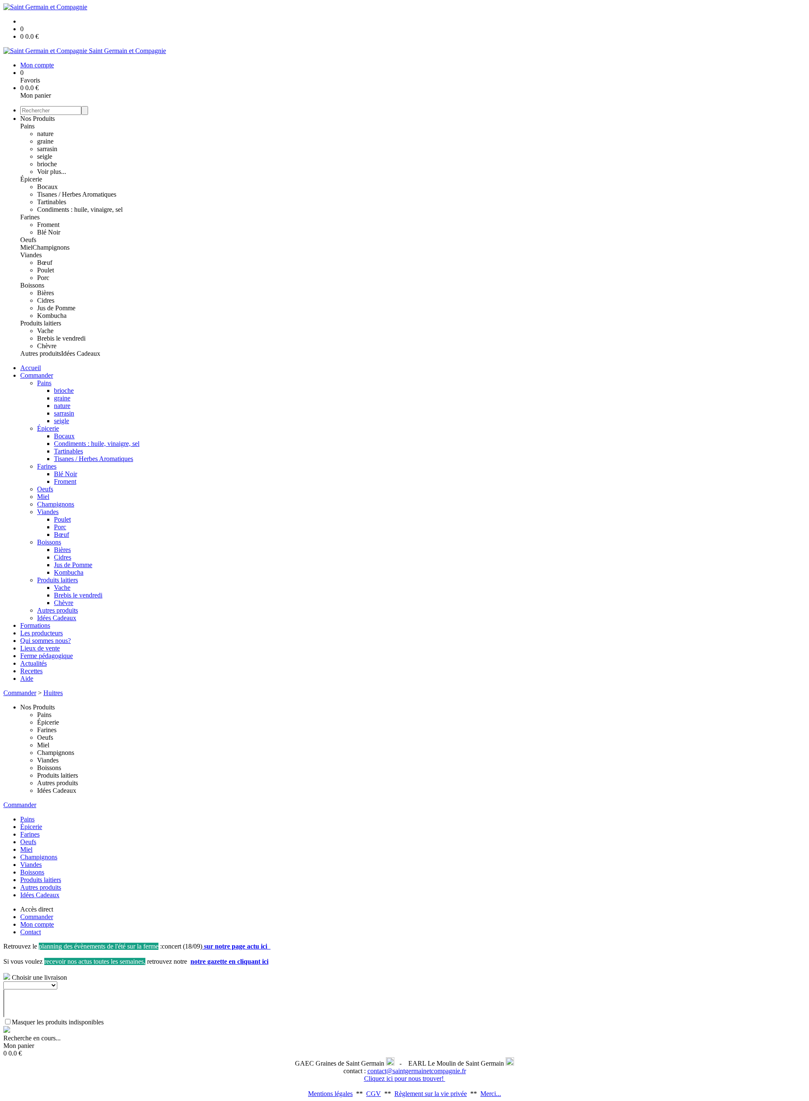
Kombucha (52, 315)
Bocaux (47, 186)
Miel (26, 247)
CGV (373, 1093)
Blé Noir (48, 232)
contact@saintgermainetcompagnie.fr (416, 1070)
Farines (30, 217)
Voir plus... (51, 171)
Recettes (31, 670)
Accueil (30, 367)
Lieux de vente (40, 648)
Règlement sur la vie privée (430, 1093)
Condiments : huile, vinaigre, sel (80, 209)
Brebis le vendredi (61, 338)
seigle (44, 156)
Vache (45, 330)
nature (45, 133)
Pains (27, 126)
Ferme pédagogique (46, 655)
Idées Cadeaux (80, 353)
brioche (47, 164)
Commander (36, 375)
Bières (45, 292)
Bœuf (44, 262)
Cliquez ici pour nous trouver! (404, 1078)
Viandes (31, 255)
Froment (48, 224)
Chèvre (46, 345)
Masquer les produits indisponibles (58, 1022)
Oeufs (28, 239)
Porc (43, 277)
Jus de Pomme (56, 308)
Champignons (51, 247)
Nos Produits (37, 118)
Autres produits (40, 353)
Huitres (53, 692)
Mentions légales (330, 1093)
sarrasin (47, 148)
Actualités (33, 663)
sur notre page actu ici (236, 946)
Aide (26, 678)
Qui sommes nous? (45, 640)
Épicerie (31, 179)
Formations (35, 625)
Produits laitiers (40, 323)
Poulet (45, 270)
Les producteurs (41, 633)
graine (45, 141)
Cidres (45, 300)
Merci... (490, 1093)
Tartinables (51, 201)
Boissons (32, 285)
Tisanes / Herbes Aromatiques (76, 194)
